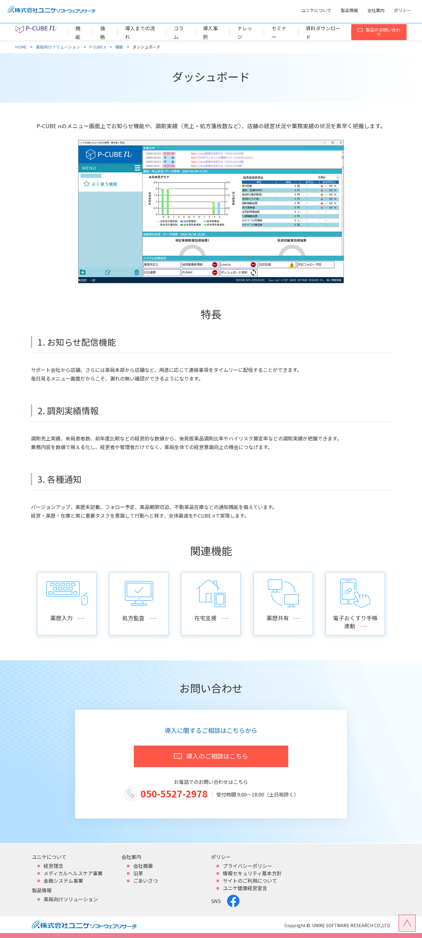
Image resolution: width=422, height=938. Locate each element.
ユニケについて (316, 10)
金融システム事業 (63, 880)
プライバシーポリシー (247, 865)
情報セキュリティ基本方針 (252, 873)
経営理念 (53, 865)
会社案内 (376, 10)
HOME (21, 47)
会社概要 (143, 865)
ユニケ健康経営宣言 (245, 888)
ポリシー (402, 10)
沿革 (138, 873)
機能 (119, 47)
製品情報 (349, 10)
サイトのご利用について (250, 880)
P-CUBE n (97, 47)
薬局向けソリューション (58, 47)
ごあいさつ (145, 880)
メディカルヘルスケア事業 (73, 873)
